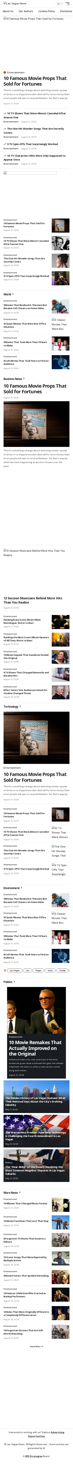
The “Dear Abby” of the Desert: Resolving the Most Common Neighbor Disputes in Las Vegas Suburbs (34, 1170)
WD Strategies (33, 1456)
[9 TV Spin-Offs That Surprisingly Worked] (60, 278)
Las (27, 970)
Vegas (38, 970)
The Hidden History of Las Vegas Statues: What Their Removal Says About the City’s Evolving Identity (35, 1101)
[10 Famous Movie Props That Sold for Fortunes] (36, 43)
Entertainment (16, 72)
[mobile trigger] (66, 3)
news (50, 970)
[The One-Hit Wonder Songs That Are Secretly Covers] (60, 261)
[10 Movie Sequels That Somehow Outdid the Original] (60, 657)
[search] (51, 3)
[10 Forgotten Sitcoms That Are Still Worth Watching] (60, 1332)
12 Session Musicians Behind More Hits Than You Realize (33, 600)
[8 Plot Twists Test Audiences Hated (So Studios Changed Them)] (60, 692)
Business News (13, 379)
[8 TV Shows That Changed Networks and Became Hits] (60, 675)
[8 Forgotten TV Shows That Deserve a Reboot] (60, 1240)
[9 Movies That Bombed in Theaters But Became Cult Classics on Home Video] (60, 306)
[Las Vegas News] (15, 3)
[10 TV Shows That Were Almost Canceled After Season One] (60, 243)
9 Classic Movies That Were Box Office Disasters (25, 325)
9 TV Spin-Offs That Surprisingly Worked (32, 144)
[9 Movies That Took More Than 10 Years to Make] (60, 343)
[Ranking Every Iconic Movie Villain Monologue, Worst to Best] (60, 622)
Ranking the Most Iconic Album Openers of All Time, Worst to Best (26, 639)
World (8, 294)
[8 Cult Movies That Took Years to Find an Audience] (60, 362)
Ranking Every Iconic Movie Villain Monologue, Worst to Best (22, 621)
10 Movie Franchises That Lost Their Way (26, 1221)
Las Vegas (15, 970)
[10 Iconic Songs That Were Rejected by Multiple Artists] (60, 1258)
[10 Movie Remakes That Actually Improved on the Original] (36, 1010)
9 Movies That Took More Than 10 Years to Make (25, 937)
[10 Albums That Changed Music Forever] (60, 1205)
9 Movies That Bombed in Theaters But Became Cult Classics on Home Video (25, 306)
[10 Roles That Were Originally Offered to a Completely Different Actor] (60, 1313)
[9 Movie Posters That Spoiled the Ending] (60, 1277)
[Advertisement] (36, 506)
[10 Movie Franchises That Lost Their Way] (60, 1222)
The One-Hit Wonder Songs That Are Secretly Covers (24, 852)
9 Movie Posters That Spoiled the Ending (26, 1275)
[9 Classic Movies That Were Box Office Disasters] (60, 325)
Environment (12, 888)
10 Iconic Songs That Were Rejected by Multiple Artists (25, 1259)
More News (11, 1193)
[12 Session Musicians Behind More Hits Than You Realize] (36, 571)
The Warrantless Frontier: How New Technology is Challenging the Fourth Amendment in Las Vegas (35, 1136)
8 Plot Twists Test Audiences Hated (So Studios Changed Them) (25, 691)
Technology (11, 707)
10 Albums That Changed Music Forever (25, 1203)
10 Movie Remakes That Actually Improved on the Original (35, 1048)
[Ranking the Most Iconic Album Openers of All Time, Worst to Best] (60, 640)
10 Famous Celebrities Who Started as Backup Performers (25, 1295)
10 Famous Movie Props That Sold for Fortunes (35, 81)
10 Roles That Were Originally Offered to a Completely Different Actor (26, 1313)
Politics (8, 982)
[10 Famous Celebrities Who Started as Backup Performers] (60, 1295)
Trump (62, 970)
